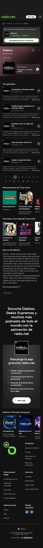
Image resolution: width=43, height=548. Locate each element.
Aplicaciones (29, 481)
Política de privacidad (7, 484)
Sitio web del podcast (10, 287)
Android (6, 518)
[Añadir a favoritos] (33, 50)
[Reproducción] (37, 69)
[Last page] (37, 181)
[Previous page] (11, 177)
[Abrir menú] (40, 16)
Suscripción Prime (31, 489)
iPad (5, 514)
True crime (7, 58)
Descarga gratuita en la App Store (21, 40)
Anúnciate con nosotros (30, 458)
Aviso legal (7, 490)
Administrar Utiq (9, 494)
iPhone (6, 510)
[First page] (6, 177)
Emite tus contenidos (29, 464)
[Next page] (32, 181)
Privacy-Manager (10, 498)
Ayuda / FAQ (29, 485)
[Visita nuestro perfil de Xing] (32, 512)
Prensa (27, 452)
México (22, 529)
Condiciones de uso (10, 479)
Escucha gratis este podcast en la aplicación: (20, 29)
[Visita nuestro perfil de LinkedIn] (27, 512)
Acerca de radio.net (32, 448)
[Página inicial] (4, 23)
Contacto (28, 477)
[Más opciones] (39, 50)
